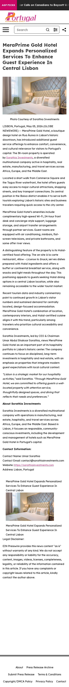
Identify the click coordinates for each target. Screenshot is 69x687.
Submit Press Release (21, 674)
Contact (61, 681)
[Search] (48, 29)
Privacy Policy (44, 681)
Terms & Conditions (49, 674)
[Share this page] (64, 30)
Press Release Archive (39, 667)
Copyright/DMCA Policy (17, 681)
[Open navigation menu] (6, 30)
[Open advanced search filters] (55, 29)
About (19, 667)
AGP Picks (8, 5)
